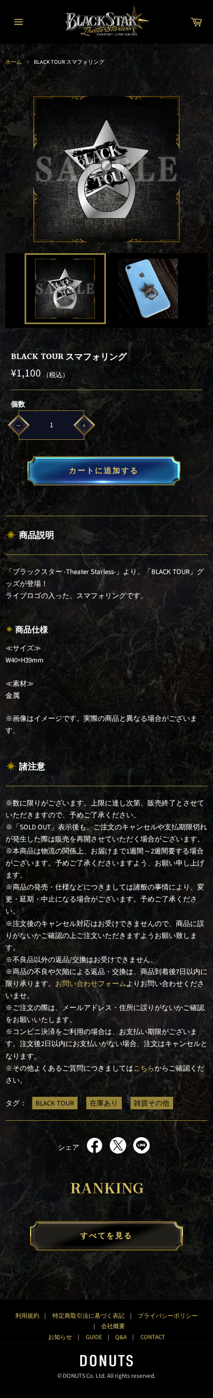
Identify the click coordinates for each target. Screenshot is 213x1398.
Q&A (121, 1337)
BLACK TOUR (55, 1103)
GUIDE (94, 1337)
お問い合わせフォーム (90, 984)
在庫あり (104, 1103)
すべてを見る (106, 1235)
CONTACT (152, 1337)
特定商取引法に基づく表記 (88, 1316)
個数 (18, 404)
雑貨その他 (151, 1103)
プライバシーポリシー (168, 1316)
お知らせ (60, 1337)
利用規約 (27, 1316)
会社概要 (113, 1326)
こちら (144, 1068)
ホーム (13, 62)
